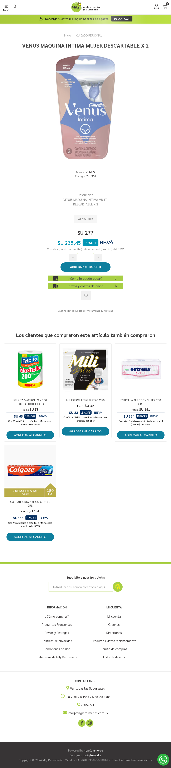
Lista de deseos (114, 657)
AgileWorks (93, 755)
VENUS (90, 172)
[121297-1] (85, 369)
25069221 (87, 705)
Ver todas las (87, 688)
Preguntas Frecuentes (57, 624)
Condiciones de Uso (57, 649)
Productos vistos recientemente (114, 641)
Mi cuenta (114, 616)
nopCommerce (93, 750)
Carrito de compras (114, 649)
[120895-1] (30, 369)
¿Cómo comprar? (57, 616)
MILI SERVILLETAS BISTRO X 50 (85, 400)
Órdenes (114, 624)
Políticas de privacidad (57, 641)
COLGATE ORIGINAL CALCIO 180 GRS (30, 503)
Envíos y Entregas (57, 633)
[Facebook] (81, 722)
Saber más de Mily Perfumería (57, 657)
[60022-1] (30, 471)
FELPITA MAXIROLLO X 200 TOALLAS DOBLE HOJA (30, 402)
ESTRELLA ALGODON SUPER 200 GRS (141, 402)
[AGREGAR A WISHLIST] (86, 295)
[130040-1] (141, 369)
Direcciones (114, 633)
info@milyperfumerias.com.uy (88, 713)
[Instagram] (89, 722)
